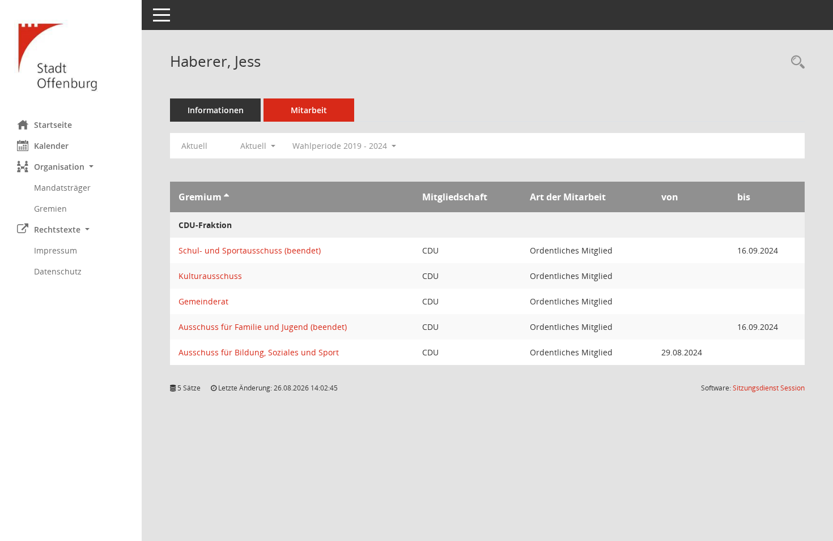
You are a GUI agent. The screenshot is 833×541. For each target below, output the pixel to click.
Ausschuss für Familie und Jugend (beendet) (262, 326)
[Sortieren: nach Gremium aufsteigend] (226, 197)
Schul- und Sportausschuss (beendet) (249, 250)
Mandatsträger (62, 187)
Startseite (53, 124)
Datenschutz (58, 271)
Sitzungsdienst (769, 388)
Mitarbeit (309, 110)
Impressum (55, 250)
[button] (71, 166)
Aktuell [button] (254, 145)
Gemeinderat (203, 301)
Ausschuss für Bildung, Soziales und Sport (258, 352)
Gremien (50, 208)
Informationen (216, 110)
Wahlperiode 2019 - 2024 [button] (340, 145)
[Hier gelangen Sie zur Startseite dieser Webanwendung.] (71, 56)
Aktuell (194, 145)
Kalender (51, 145)
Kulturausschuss (210, 275)
